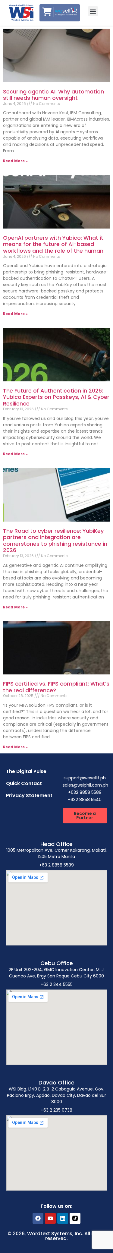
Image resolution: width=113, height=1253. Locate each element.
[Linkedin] (62, 1218)
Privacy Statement (29, 795)
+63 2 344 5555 (57, 984)
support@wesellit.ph (85, 778)
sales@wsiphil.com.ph (85, 785)
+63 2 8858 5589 (56, 865)
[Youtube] (50, 1218)
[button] (93, 11)
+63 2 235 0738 (56, 1110)
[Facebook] (38, 1218)
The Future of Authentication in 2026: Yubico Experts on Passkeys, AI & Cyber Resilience (56, 397)
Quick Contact (24, 783)
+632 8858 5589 (85, 792)
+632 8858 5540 (85, 800)
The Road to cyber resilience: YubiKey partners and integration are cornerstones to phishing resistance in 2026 (55, 540)
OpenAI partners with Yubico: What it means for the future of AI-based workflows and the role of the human (53, 244)
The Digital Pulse (26, 771)
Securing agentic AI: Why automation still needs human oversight (53, 95)
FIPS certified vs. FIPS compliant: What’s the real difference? (56, 687)
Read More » (15, 160)
